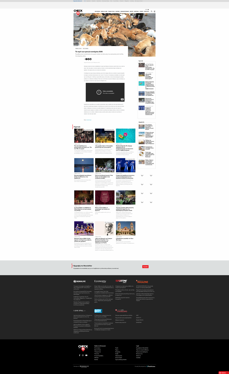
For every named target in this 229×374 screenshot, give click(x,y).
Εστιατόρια (97, 348)
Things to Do (78, 48)
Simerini (93, 1)
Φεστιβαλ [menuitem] (136, 11)
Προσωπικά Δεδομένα (142, 352)
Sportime (99, 1)
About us (138, 355)
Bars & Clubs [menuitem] (104, 11)
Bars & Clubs (97, 350)
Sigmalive (88, 1)
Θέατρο (96, 357)
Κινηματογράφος (98, 355)
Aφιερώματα (118, 355)
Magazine (127, 1)
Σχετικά (77, 127)
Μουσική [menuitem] (117, 11)
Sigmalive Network (77, 1)
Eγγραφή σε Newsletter (142, 348)
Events (96, 359)
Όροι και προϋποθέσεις (142, 350)
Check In (121, 1)
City (111, 1)
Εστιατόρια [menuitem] (97, 11)
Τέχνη (116, 350)
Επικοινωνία (139, 353)
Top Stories (85, 48)
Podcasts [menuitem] (146, 11)
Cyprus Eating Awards (120, 359)
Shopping (117, 352)
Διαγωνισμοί (118, 357)
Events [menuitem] (141, 11)
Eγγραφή (145, 266)
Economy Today (105, 1)
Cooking (132, 1)
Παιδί (116, 348)
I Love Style (115, 1)
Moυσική (96, 353)
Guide (116, 353)
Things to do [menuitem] (111, 11)
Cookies (138, 357)
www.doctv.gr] (88, 119)
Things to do (77, 144)
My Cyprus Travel (138, 1)
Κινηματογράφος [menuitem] (124, 11)
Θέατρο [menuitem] (131, 11)
